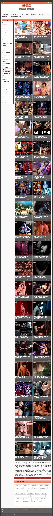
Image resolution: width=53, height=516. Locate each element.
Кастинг (4, 65)
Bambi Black (18, 496)
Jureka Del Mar (19, 485)
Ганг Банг (34, 501)
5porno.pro (10, 514)
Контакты (39, 509)
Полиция (35, 498)
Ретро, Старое (5, 85)
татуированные (19, 488)
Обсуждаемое (5, 16)
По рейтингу (33, 14)
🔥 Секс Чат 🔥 (47, 2)
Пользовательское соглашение (8, 511)
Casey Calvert (34, 485)
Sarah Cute (18, 501)
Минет (3, 75)
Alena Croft (45, 490)
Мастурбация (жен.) (6, 71)
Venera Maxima (42, 498)
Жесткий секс (5, 50)
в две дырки (26, 485)
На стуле (37, 493)
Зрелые (4, 57)
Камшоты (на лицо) (6, 63)
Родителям (44, 509)
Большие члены (5, 35)
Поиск (10, 509)
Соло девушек (5, 92)
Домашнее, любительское (5, 46)
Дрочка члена (5, 48)
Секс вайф (4, 89)
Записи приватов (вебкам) (6, 53)
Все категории (5, 100)
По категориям (14, 14)
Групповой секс (5, 41)
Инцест (3, 61)
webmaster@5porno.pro (19, 514)
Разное (3, 83)
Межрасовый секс (6, 73)
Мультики (4, 79)
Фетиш (3, 96)
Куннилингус (5, 67)
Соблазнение (30, 493)
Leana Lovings (26, 496)
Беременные (5, 30)
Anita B (17, 493)
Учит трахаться (28, 488)
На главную (4, 509)
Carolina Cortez (43, 488)
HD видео (41, 14)
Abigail (39, 490)
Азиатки (4, 22)
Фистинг (4, 98)
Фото (34, 509)
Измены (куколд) (6, 59)
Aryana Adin (18, 490)
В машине (4, 37)
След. (39, 478)
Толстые (4, 94)
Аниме (3, 26)
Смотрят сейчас (24, 14)
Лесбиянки (4, 69)
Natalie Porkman (19, 498)
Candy (43, 496)
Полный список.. (19, 503)
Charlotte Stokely (32, 490)
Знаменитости (5, 55)
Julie (40, 501)
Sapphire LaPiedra (26, 501)
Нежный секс (28, 498)
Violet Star (23, 493)
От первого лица (5, 81)
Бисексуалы (5, 31)
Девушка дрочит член (44, 485)
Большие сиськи (5, 33)
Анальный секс (5, 24)
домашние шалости (35, 496)
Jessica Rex (43, 493)
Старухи (25, 490)
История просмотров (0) (16, 16)
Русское (4, 87)
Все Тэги (4, 102)
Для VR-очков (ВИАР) (7, 43)
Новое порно (5, 14)
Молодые (4, 77)
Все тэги (21, 509)
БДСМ (3, 28)
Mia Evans (36, 488)
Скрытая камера (6, 90)
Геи (3, 39)
